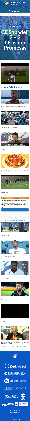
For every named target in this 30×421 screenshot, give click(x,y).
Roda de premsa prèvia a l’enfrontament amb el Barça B (13, 106)
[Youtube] (15, 11)
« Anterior (5, 346)
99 (20, 346)
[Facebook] (9, 11)
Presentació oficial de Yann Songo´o (9, 277)
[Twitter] (12, 11)
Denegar (15, 213)
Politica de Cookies (8, 220)
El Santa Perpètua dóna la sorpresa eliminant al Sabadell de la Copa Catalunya (14, 191)
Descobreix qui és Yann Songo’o (8, 256)
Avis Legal (23, 220)
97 (15, 346)
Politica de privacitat (17, 220)
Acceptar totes (15, 209)
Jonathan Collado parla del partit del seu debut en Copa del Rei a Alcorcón (15, 298)
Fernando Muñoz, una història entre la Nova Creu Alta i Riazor (15, 170)
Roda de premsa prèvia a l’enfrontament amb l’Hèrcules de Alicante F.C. (14, 148)
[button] (15, 14)
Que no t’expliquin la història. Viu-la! (9, 127)
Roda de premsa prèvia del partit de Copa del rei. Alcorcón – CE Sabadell (14, 320)
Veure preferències (15, 217)
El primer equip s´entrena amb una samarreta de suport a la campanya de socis (14, 234)
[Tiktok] (20, 11)
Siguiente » (25, 346)
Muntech (18, 419)
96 (13, 346)
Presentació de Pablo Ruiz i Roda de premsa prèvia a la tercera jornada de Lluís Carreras (15, 343)
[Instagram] (18, 11)
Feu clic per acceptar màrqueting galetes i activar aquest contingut (15, 73)
